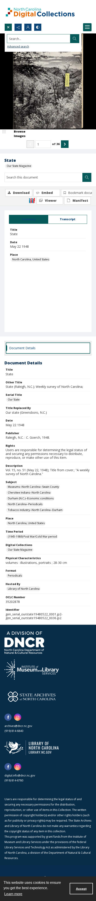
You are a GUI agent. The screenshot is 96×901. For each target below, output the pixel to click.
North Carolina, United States (30, 259)
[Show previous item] (30, 144)
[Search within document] (86, 177)
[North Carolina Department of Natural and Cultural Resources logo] (24, 642)
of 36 (56, 144)
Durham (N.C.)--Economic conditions (31, 498)
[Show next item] (65, 144)
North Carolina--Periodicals (25, 504)
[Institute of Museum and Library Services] (31, 670)
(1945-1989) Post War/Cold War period (32, 536)
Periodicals (15, 575)
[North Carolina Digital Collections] (40, 11)
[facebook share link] (8, 717)
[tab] (28, 219)
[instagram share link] (17, 717)
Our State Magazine (19, 166)
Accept (81, 889)
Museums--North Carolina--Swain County (33, 487)
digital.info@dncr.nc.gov (19, 775)
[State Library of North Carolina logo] (31, 747)
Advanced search (18, 46)
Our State (14, 399)
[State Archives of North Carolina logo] (31, 697)
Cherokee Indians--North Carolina (29, 492)
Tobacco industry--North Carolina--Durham (35, 510)
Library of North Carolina (24, 589)
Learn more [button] (13, 894)
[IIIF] (31, 200)
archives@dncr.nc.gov (18, 726)
